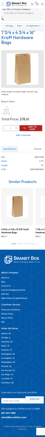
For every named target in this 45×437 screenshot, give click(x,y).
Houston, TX (6, 350)
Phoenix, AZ (6, 366)
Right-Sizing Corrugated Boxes (14, 298)
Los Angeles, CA (8, 358)
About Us (5, 277)
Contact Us (6, 286)
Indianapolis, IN (8, 354)
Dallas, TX (5, 346)
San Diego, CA (7, 374)
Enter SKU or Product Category (15, 9)
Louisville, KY (6, 378)
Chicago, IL (5, 337)
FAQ (3, 322)
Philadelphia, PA (8, 362)
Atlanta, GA (6, 333)
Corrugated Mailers (33, 26)
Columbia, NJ (6, 341)
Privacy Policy (7, 314)
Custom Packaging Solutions (13, 290)
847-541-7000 (8, 412)
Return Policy (7, 318)
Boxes (19, 26)
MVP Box (5, 294)
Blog (3, 282)
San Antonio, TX (8, 370)
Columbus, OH (7, 382)
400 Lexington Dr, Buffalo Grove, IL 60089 (20, 408)
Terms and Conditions (10, 309)
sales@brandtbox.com (13, 417)
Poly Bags (9, 26)
